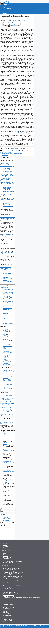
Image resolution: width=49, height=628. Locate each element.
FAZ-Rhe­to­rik (5, 155)
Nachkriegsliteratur (8, 152)
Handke (9, 401)
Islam (5, 403)
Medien (4, 348)
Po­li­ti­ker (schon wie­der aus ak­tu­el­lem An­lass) (12, 153)
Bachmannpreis (8, 395)
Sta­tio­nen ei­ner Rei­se (7, 370)
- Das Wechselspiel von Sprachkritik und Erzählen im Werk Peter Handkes (9, 291)
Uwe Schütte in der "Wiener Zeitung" (6, 260)
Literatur (5, 344)
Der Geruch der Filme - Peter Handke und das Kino (7, 195)
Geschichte (5, 339)
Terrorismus (5, 363)
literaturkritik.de (6, 560)
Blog (6, 396)
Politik (4, 355)
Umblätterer (5, 621)
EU (1, 399)
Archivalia (5, 606)
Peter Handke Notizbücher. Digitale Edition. (13, 561)
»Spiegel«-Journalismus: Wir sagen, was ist (13, 580)
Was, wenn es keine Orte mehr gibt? (11, 593)
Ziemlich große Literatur (8, 578)
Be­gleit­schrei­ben (7, 7)
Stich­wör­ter (6, 11)
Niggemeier (7, 410)
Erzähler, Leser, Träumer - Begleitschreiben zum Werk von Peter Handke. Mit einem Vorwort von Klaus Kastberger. (7, 177)
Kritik (4, 342)
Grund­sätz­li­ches (7, 8)
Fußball (9, 399)
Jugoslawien (2, 404)
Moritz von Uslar (7, 613)
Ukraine (13, 414)
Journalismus (10, 403)
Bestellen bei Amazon (8, 206)
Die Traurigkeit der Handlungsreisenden (12, 568)
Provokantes (6, 356)
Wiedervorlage (6, 364)
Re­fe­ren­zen (6, 13)
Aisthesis (5, 553)
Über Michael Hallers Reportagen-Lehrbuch (13, 577)
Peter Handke (6, 354)
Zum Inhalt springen (5, 1)
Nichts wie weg (6, 379)
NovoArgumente (7, 615)
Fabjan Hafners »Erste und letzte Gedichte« (13, 572)
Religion (5, 357)
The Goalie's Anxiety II (8, 620)
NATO (1, 410)
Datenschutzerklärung (35, 625)
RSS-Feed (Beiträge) (9, 518)
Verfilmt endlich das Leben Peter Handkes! (6, 200)
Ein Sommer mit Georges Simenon (11, 571)
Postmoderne (2, 411)
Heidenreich (2, 403)
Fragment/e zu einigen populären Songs (8, 337)
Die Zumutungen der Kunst (9, 587)
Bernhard (29, 150)
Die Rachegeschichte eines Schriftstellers (12, 585)
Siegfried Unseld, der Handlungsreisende (12, 576)
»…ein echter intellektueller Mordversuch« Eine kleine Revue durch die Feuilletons (22, 597)
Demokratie (3, 398)
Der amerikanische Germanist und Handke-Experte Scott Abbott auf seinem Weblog (7, 267)
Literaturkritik (4, 407)
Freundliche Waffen (7, 589)
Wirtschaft (4, 415)
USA (1, 415)
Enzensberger (12, 398)
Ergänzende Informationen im (7, 276)
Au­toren (5, 10)
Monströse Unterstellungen (9, 591)
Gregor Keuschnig (7, 433)
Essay (4, 334)
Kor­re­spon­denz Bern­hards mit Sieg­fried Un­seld (11, 132)
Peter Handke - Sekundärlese (9, 592)
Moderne (5, 409)
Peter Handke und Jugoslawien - (8, 297)
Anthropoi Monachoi (8, 604)
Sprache (5, 360)
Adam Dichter (6, 488)
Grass (6, 401)
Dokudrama (7, 398)
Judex (1, 152)
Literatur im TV (11, 406)
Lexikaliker (5, 611)
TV (10, 414)
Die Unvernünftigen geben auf (10, 569)
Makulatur (5, 612)
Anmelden (5, 517)
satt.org (4, 616)
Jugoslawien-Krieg (7, 404)
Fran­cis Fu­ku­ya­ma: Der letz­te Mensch (8, 386)
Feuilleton (6, 399)
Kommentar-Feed (8, 520)
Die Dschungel (6, 608)
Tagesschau (7, 414)
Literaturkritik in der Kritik (13, 150)
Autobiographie (2, 395)
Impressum (26, 625)
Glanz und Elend (7, 557)
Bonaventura (6, 554)
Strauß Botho (2, 414)
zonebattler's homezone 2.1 (9, 562)
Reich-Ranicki (7, 411)
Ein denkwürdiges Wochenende (10, 588)
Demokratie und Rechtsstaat (6, 331)
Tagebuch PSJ (6, 361)
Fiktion (4, 335)
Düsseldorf (5, 332)
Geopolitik (2, 401)
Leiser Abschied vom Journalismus (11, 573)
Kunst (4, 343)
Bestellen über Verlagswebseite (6, 204)
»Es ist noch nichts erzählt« (9, 596)
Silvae (4, 617)
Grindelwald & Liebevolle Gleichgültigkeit (6, 162)
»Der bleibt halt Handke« (8, 595)
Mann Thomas (10, 407)
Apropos (5, 329)
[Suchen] (1, 511)
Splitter (4, 359)
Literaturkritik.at (6, 558)
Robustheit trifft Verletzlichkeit (10, 574)
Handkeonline (6, 610)
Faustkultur (5, 556)
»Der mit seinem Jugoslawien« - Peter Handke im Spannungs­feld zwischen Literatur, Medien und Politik (7, 217)
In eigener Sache (6, 340)
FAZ (3, 399)
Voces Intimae (6, 623)
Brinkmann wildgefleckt (8, 607)
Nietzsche (4, 410)
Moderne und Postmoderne (6, 350)
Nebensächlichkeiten (7, 352)
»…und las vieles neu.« (8, 599)
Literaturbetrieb (4, 406)
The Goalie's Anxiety (7, 619)
